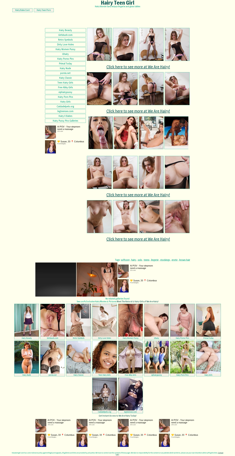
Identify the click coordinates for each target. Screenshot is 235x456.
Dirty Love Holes (65, 44)
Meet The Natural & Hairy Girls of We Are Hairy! (137, 301)
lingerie (155, 259)
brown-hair (184, 259)
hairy (133, 259)
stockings (165, 259)
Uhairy (65, 54)
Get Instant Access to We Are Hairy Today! (117, 415)
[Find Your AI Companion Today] (100, 132)
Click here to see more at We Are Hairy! (138, 66)
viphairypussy (65, 92)
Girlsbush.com (65, 34)
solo (140, 259)
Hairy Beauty (65, 30)
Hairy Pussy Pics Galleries (65, 120)
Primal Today (65, 63)
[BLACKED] (151, 132)
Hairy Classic (65, 77)
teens (146, 259)
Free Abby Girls (65, 87)
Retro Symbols (65, 39)
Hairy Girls (65, 101)
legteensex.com (65, 111)
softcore (125, 259)
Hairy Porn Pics (65, 96)
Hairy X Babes (65, 116)
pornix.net (65, 73)
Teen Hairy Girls (65, 82)
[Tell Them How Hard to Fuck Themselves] (126, 132)
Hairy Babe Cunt (22, 10)
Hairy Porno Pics (65, 58)
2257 (117, 454)
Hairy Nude (65, 68)
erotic (175, 259)
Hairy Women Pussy (65, 49)
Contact (220, 453)
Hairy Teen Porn (44, 10)
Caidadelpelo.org (65, 106)
